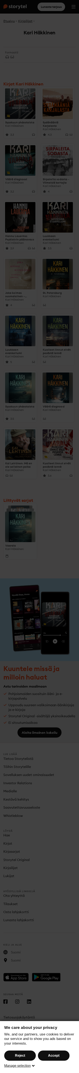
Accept (53, 1055)
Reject (20, 1055)
